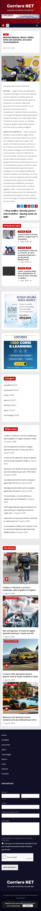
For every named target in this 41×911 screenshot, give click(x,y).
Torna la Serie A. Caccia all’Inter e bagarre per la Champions (28, 237)
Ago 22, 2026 (10, 593)
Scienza (7, 405)
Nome (5, 792)
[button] (37, 25)
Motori (6, 400)
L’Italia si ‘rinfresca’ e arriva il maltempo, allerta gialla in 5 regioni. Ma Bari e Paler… (19, 590)
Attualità (21, 231)
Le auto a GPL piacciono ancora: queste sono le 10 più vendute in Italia (20, 675)
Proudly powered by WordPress (14, 895)
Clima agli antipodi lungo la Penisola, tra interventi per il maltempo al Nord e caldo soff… (20, 510)
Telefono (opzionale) (10, 812)
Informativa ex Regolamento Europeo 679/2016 (17, 839)
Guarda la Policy (15, 906)
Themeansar (20, 898)
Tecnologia (8, 415)
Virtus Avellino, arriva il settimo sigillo (11, 213)
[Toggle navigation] (7, 25)
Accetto (27, 906)
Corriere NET (20, 5)
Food (6, 395)
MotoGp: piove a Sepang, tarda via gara (28, 213)
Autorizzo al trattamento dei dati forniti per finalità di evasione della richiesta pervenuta (19, 846)
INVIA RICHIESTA (9, 867)
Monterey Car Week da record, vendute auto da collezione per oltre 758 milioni (20, 720)
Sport (6, 34)
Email (4, 803)
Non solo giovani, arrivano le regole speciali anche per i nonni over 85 (19, 632)
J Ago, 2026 (24, 241)
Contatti (5, 774)
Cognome (24, 799)
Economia (8, 390)
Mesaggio (6, 821)
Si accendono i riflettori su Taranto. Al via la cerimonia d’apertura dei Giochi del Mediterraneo (27, 255)
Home (4, 735)
